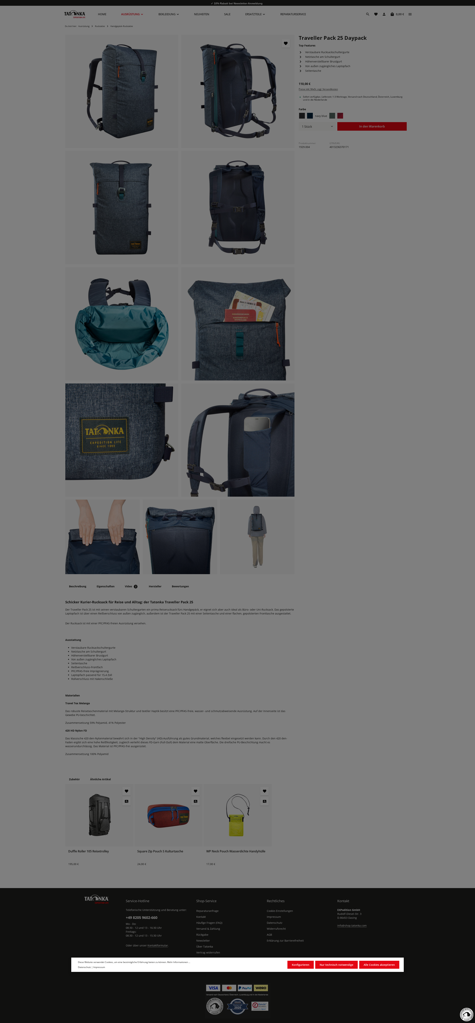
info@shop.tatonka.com (352, 925)
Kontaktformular (158, 945)
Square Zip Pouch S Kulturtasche (160, 851)
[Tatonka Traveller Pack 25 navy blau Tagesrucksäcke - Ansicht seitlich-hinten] (237, 91)
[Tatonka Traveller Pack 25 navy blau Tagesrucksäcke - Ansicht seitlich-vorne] (121, 91)
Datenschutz (274, 922)
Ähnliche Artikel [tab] (100, 779)
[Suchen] (367, 14)
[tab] (77, 586)
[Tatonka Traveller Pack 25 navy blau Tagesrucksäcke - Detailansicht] (121, 323)
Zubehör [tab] (74, 779)
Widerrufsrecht (276, 928)
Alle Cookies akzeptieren (379, 964)
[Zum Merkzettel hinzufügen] (286, 43)
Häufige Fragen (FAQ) (209, 922)
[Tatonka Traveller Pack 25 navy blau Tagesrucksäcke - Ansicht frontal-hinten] (237, 207)
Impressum (274, 917)
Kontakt (201, 917)
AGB (269, 934)
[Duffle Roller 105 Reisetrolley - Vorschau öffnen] (126, 801)
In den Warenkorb (372, 126)
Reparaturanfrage (207, 911)
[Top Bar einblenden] (410, 14)
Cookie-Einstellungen (280, 911)
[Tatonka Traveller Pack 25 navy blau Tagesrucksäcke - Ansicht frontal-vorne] (121, 207)
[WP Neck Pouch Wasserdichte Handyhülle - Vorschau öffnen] (264, 801)
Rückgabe (202, 934)
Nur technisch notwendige (336, 964)
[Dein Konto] (384, 14)
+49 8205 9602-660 (141, 917)
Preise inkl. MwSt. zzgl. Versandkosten (318, 89)
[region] (180, 304)
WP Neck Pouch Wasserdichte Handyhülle (235, 851)
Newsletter (203, 940)
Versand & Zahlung (208, 928)
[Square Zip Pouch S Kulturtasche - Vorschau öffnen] (195, 801)
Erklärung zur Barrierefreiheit (285, 940)
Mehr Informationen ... (178, 962)
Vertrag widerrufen (208, 952)
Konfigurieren (300, 964)
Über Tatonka (204, 946)
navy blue (321, 115)
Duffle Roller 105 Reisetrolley (88, 851)
